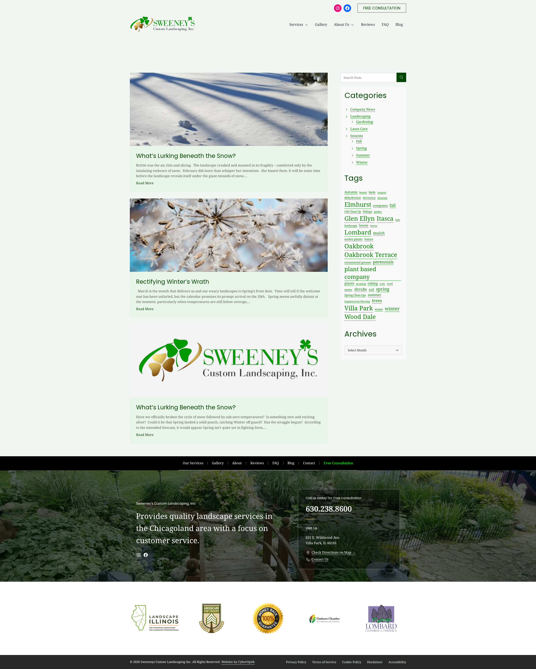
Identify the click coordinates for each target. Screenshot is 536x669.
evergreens (380, 206)
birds (372, 192)
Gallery (321, 24)
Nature (368, 239)
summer (374, 295)
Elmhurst (357, 204)
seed (390, 283)
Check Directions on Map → (334, 552)
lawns (363, 225)
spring (382, 289)
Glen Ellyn (359, 218)
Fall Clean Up (352, 211)
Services (296, 24)
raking (373, 283)
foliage (367, 211)
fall (393, 205)
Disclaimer (375, 662)
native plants (353, 239)
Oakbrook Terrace (370, 254)
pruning (361, 283)
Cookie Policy (351, 662)
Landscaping (360, 116)
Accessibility (397, 662)
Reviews (368, 24)
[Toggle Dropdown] (307, 24)
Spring (361, 148)
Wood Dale (360, 316)
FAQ (385, 24)
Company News (362, 109)
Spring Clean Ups (355, 295)
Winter (362, 162)
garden (378, 211)
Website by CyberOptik (238, 662)
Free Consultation (338, 463)
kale (397, 219)
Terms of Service (324, 662)
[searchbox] (368, 77)
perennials (383, 262)
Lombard (357, 232)
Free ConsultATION (381, 8)
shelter (348, 289)
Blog (399, 24)
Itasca (385, 218)
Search (401, 77)
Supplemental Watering (357, 301)
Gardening (364, 121)
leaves (373, 225)
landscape (350, 225)
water (379, 309)
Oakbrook (359, 246)
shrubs (360, 289)
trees (377, 300)
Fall (359, 141)
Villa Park (358, 308)
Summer (363, 155)
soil (371, 289)
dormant (382, 197)
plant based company (360, 273)
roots (382, 283)
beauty (363, 192)
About (237, 463)
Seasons (356, 135)
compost (381, 192)
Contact (309, 463)
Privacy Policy (296, 662)
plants (349, 283)
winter (392, 308)
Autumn (350, 192)
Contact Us (320, 559)
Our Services (193, 463)
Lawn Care (359, 128)
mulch (379, 233)
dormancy (369, 198)
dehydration (352, 198)
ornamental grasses (357, 262)
